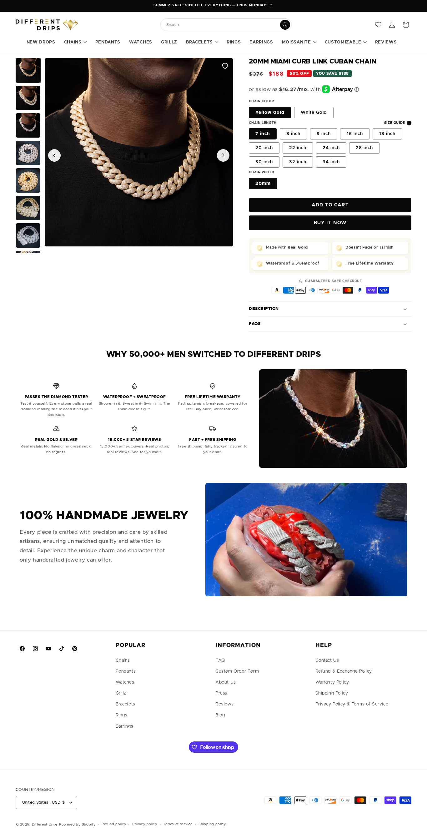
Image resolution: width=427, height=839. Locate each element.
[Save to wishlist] (225, 66)
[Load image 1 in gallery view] (28, 70)
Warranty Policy (332, 682)
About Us (225, 682)
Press (221, 693)
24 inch (331, 148)
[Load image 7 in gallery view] (28, 235)
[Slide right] (223, 155)
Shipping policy (212, 824)
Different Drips (45, 824)
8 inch (293, 134)
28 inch (364, 148)
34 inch (331, 162)
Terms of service (177, 824)
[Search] (285, 25)
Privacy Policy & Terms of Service (352, 704)
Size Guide (394, 122)
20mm (263, 183)
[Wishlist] (378, 25)
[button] (75, 42)
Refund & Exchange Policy (343, 671)
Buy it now (330, 222)
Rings (122, 715)
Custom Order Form (237, 671)
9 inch (324, 134)
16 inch (355, 134)
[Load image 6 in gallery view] (28, 207)
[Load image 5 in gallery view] (28, 180)
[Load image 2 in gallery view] (28, 97)
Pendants (126, 671)
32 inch (297, 162)
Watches (125, 682)
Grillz (121, 693)
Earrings (124, 726)
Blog (220, 715)
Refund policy (114, 824)
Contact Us (327, 660)
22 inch (297, 148)
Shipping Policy (331, 693)
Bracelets (125, 704)
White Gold (314, 112)
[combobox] (223, 25)
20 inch (264, 148)
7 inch (262, 134)
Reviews (224, 704)
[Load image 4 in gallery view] (28, 152)
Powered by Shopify (77, 824)
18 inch (387, 134)
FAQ (220, 660)
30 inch (264, 162)
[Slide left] (54, 155)
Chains (123, 660)
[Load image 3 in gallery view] (28, 125)
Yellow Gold (269, 112)
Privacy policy (144, 824)
